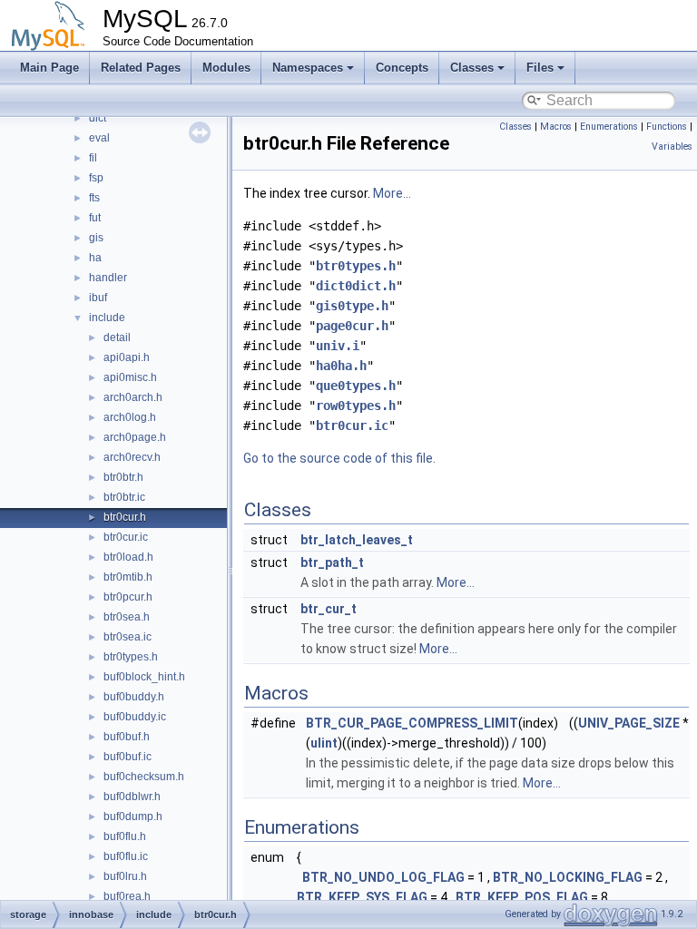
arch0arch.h (132, 397)
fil (93, 158)
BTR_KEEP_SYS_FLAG (362, 897)
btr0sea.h (126, 617)
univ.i (337, 345)
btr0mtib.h (127, 577)
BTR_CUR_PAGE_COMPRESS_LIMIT (412, 723)
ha (95, 257)
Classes (472, 67)
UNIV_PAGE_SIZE (629, 723)
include (107, 317)
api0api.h (126, 357)
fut (95, 217)
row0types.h (356, 405)
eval (99, 138)
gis (96, 237)
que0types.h (356, 385)
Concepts (402, 67)
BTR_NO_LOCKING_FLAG (568, 877)
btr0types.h (130, 656)
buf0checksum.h (143, 776)
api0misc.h (130, 377)
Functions (666, 126)
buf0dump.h (132, 816)
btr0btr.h (123, 477)
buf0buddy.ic (134, 716)
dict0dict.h (356, 286)
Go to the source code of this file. (339, 458)
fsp (96, 177)
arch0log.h (129, 417)
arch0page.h (134, 437)
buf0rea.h (127, 896)
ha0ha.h (341, 365)
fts (94, 197)
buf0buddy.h (133, 696)
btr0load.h (128, 557)
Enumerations (609, 126)
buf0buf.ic (127, 756)
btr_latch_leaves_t (356, 540)
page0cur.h (352, 325)
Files (540, 67)
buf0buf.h (126, 736)
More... (392, 193)
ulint (324, 743)
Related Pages (141, 67)
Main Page (49, 67)
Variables (672, 146)
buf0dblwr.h (132, 796)
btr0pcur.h (127, 597)
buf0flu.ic (125, 856)
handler (108, 277)
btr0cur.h (124, 517)
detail (117, 337)
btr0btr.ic (124, 497)
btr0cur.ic (125, 537)
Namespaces (307, 67)
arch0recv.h (132, 457)
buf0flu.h (124, 836)
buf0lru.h (125, 876)
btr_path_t (332, 562)
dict (97, 118)
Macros (556, 126)
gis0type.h (352, 305)
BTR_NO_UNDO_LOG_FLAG (383, 877)
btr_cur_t (328, 608)
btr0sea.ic (127, 637)
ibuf (98, 297)
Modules (226, 67)
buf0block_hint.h (144, 676)
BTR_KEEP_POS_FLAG (522, 897)
